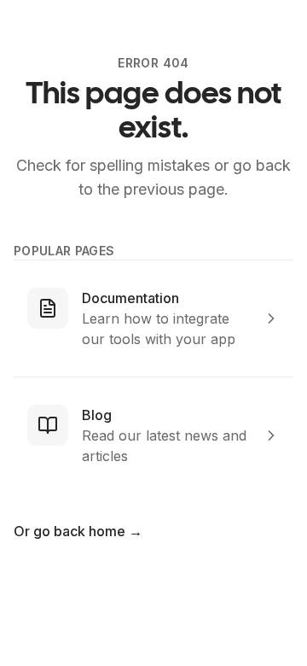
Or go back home (78, 531)
